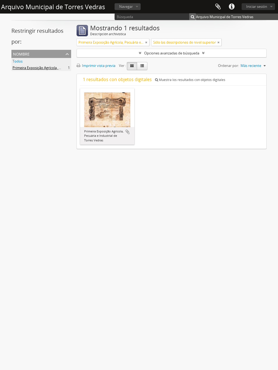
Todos (17, 61)
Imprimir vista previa (98, 65)
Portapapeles (218, 7)
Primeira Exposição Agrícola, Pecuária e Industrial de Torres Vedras (65, 67)
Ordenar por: (228, 65)
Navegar (126, 6)
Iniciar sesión (256, 6)
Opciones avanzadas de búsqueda (171, 53)
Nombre (21, 53)
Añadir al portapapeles (127, 132)
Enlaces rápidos (231, 7)
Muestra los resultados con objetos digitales (191, 79)
